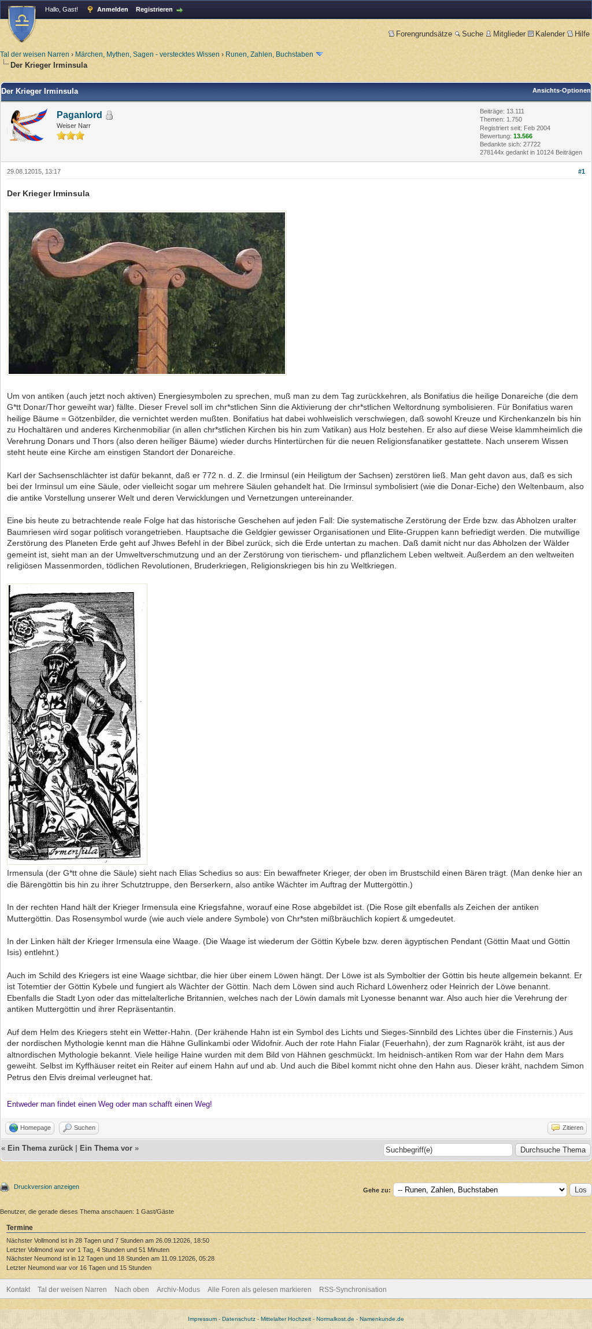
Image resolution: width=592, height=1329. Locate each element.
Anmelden (112, 9)
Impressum (202, 1319)
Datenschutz (239, 1319)
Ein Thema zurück (40, 1148)
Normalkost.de (335, 1319)
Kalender (550, 34)
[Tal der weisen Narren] (22, 24)
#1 (581, 171)
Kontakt (18, 1290)
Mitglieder (509, 34)
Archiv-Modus (178, 1290)
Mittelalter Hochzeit (286, 1319)
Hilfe (582, 34)
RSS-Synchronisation (353, 1290)
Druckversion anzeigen (46, 1186)
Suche (472, 34)
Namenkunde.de (382, 1319)
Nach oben (131, 1290)
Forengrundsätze (424, 34)
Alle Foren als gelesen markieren (260, 1290)
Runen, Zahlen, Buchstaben (269, 54)
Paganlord (79, 115)
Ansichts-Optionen (561, 90)
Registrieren (154, 9)
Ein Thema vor (106, 1148)
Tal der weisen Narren (34, 54)
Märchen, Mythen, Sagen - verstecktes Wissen (147, 54)
